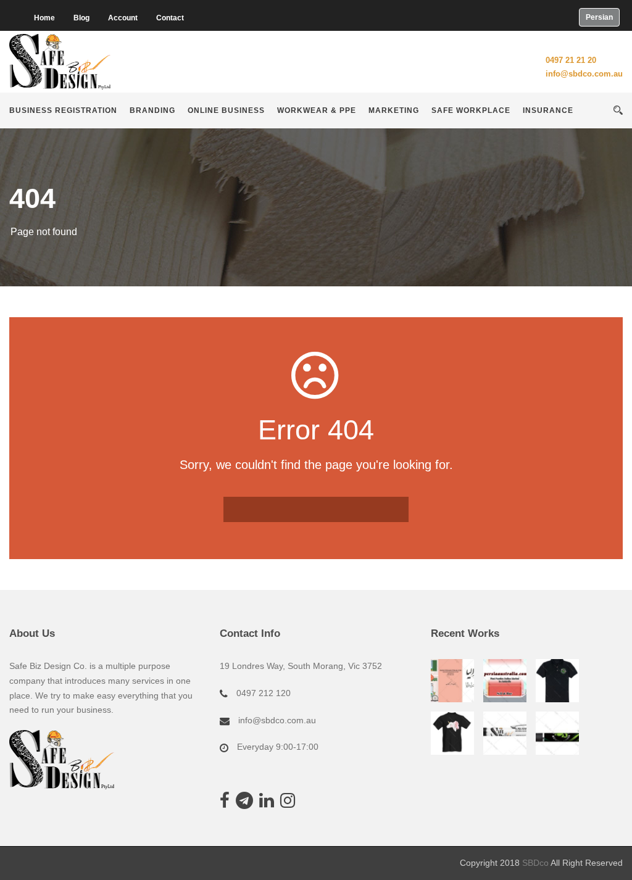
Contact (170, 18)
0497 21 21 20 (571, 60)
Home (44, 18)
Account (123, 18)
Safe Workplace (470, 110)
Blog (81, 18)
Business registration (63, 110)
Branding (152, 110)
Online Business (226, 110)
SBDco (535, 863)
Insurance (548, 110)
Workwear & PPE (316, 110)
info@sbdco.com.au (584, 73)
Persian (599, 17)
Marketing (393, 110)
